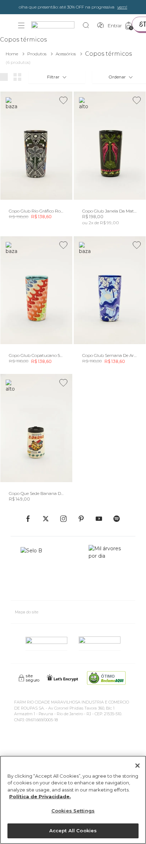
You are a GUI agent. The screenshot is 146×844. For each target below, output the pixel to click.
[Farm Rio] (56, 25)
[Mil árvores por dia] (107, 570)
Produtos (36, 53)
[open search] (88, 25)
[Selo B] (34, 569)
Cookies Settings (73, 810)
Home (12, 53)
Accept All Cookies (73, 830)
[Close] (137, 765)
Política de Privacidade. (40, 796)
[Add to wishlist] (63, 100)
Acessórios (66, 53)
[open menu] (21, 25)
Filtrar (53, 76)
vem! (122, 7)
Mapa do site (26, 611)
